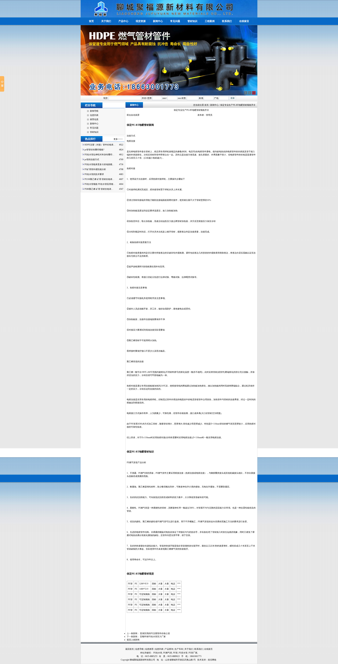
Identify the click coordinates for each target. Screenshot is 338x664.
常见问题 (94, 128)
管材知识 (94, 132)
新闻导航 (94, 111)
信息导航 (139, 649)
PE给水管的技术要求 (94, 174)
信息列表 (94, 115)
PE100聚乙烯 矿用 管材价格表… (99, 179)
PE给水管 (157, 653)
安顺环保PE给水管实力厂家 (153, 636)
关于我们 (188, 649)
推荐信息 (94, 119)
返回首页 (129, 649)
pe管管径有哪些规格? (94, 149)
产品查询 (169, 649)
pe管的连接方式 (91, 159)
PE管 (175, 653)
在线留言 (208, 649)
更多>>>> (118, 139)
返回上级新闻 (133, 640)
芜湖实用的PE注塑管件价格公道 (155, 633)
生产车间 (179, 649)
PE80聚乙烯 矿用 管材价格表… (98, 189)
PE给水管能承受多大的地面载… (99, 164)
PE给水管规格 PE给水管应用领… (99, 184)
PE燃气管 (167, 653)
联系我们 (198, 649)
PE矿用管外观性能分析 (95, 169)
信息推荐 (149, 649)
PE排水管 (183, 653)
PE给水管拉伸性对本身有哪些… (99, 154)
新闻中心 (94, 123)
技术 (199, 660)
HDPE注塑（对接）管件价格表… (99, 144)
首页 (206, 105)
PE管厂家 (193, 653)
